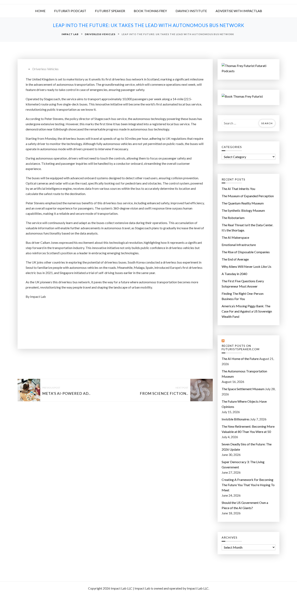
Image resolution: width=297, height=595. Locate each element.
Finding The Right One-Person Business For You (242, 296)
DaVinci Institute (191, 11)
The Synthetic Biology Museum (243, 210)
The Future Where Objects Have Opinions (244, 403)
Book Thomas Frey (150, 11)
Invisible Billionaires (236, 419)
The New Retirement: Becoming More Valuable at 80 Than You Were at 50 (248, 428)
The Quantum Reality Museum (243, 203)
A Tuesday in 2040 (234, 274)
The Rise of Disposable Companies (246, 252)
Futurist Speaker (110, 11)
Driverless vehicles (45, 69)
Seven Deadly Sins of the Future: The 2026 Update (247, 446)
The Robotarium (233, 218)
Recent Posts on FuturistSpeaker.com (240, 347)
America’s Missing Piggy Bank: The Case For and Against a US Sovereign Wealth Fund (247, 311)
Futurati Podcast (70, 11)
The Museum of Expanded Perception (248, 196)
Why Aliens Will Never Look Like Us (246, 266)
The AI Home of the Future (240, 359)
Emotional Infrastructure (239, 245)
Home (40, 11)
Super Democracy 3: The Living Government (243, 464)
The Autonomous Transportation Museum (244, 373)
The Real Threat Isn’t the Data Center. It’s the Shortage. (247, 227)
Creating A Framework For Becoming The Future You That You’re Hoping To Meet (248, 485)
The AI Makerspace (235, 237)
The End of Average (235, 259)
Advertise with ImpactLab (239, 11)
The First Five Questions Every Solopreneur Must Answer (243, 283)
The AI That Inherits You (238, 189)
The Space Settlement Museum (243, 389)
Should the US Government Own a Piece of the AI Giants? (245, 505)
